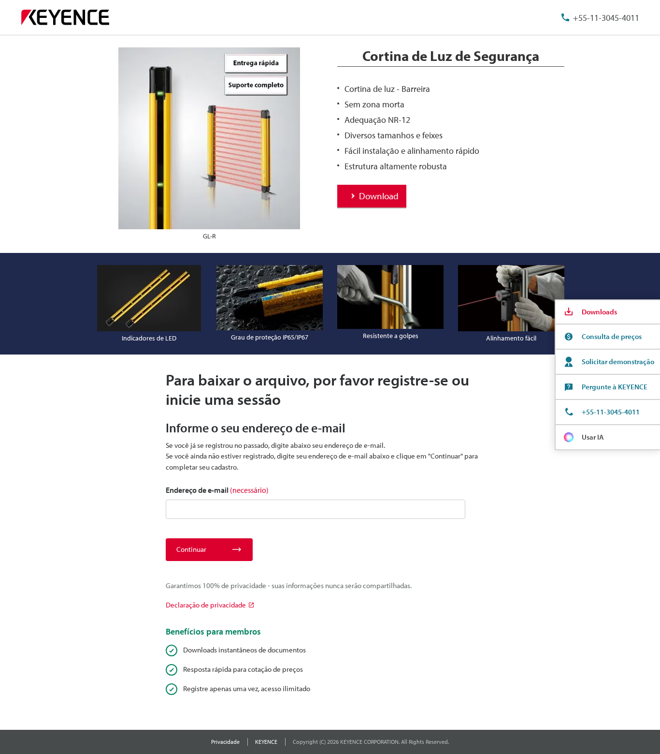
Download (379, 196)
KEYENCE (266, 741)
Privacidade (225, 741)
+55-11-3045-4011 (606, 17)
